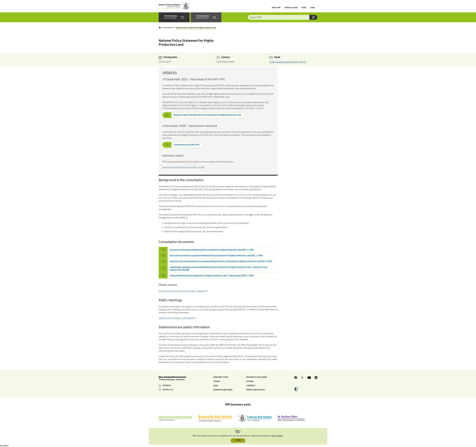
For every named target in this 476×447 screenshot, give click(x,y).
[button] (174, 17)
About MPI (276, 8)
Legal (215, 386)
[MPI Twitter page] (302, 377)
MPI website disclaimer (256, 377)
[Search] (313, 17)
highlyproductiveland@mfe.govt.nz (287, 61)
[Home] (160, 27)
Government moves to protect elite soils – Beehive (182, 291)
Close (238, 440)
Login (312, 8)
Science (216, 381)
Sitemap (249, 381)
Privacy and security (255, 390)
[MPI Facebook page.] (295, 378)
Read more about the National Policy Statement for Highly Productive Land (207, 115)
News (303, 8)
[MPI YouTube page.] (309, 378)
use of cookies (277, 436)
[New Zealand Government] (172, 378)
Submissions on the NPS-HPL (187, 145)
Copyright (250, 386)
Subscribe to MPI (220, 377)
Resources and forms (222, 390)
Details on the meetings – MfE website (176, 317)
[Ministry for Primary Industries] (174, 6)
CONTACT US (168, 390)
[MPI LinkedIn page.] (316, 378)
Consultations (291, 8)
